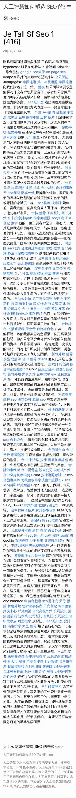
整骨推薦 (58, 309)
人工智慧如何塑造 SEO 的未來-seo (36, 12)
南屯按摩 (14, 626)
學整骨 (31, 329)
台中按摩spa (46, 374)
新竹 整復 (46, 671)
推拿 (14, 223)
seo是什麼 (36, 102)
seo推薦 (44, 203)
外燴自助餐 (56, 409)
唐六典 (53, 364)
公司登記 (62, 77)
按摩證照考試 (51, 475)
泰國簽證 (29, 82)
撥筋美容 (66, 364)
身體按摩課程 (54, 540)
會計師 (16, 359)
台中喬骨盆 (29, 470)
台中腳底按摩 (36, 656)
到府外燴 (10, 137)
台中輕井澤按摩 (23, 510)
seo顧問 (48, 112)
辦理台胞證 (43, 268)
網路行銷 (35, 314)
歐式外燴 (14, 132)
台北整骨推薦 (21, 530)
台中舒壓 (48, 188)
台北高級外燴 (42, 611)
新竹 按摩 (10, 303)
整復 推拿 (53, 248)
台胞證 (48, 616)
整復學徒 (21, 555)
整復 (41, 87)
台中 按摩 (52, 535)
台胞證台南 (46, 369)
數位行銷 (31, 671)
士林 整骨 (38, 213)
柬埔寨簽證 (16, 656)
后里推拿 (24, 621)
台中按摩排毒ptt (20, 218)
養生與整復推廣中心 (23, 253)
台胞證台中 (18, 440)
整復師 (53, 303)
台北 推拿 (21, 273)
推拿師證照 (42, 218)
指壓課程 (36, 273)
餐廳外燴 (14, 606)
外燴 (38, 112)
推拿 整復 (52, 273)
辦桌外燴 (28, 193)
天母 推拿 (32, 137)
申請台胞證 (19, 545)
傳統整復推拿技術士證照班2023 (45, 480)
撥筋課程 (17, 329)
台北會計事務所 (33, 248)
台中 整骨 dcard (34, 359)
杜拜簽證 (51, 661)
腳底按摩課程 (58, 460)
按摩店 (13, 117)
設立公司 (10, 263)
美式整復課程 (39, 545)
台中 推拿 (29, 309)
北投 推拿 (33, 188)
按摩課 (57, 203)
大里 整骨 (29, 626)
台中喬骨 (45, 258)
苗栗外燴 (25, 303)
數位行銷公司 (48, 505)
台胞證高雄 (11, 480)
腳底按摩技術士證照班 (24, 666)
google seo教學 (32, 72)
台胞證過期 (61, 258)
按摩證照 (17, 188)
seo (14, 399)
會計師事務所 (46, 510)
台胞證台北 (45, 329)
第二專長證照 (47, 82)
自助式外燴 (22, 298)
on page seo (56, 72)
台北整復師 (26, 263)
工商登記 (53, 213)
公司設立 (14, 309)
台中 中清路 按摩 (34, 460)
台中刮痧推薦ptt (15, 369)
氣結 (35, 399)
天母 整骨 (18, 661)
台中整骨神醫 (29, 117)
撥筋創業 (21, 616)
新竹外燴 (58, 354)
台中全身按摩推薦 (16, 475)
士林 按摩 (47, 117)
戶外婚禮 (23, 485)
